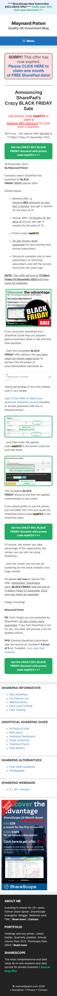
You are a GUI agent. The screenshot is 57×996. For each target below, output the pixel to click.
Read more (19, 919)
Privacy (31, 989)
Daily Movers (17, 747)
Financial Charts (19, 744)
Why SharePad (18, 694)
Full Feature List (19, 698)
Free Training (17, 709)
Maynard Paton (29, 23)
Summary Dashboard (22, 736)
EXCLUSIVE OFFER (20, 706)
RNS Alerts (16, 732)
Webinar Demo (18, 702)
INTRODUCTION (19, 728)
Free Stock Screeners (22, 766)
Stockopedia (16, 770)
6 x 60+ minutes (19, 789)
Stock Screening (19, 740)
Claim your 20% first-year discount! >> (33, 8)
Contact (42, 989)
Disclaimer (18, 989)
